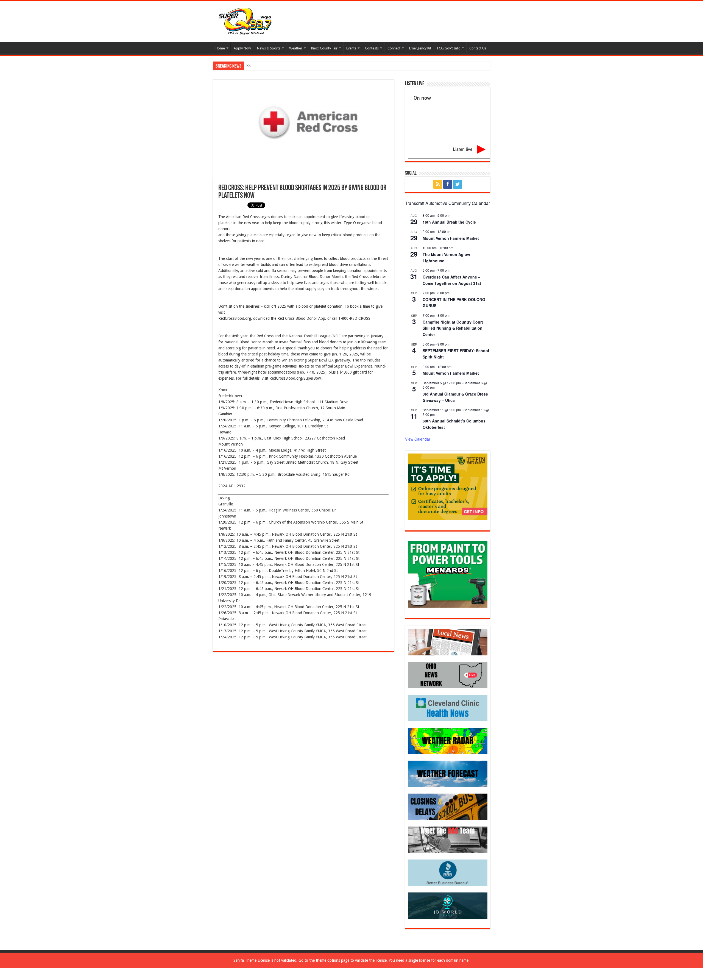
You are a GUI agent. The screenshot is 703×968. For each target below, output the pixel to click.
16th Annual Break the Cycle (449, 222)
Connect (393, 48)
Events (351, 48)
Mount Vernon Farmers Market (451, 238)
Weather (295, 48)
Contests (372, 48)
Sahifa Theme (244, 960)
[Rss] (437, 184)
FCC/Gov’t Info (449, 48)
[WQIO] (244, 20)
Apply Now (242, 48)
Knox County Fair (324, 48)
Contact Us (477, 48)
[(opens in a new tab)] (447, 708)
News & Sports (268, 48)
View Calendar (417, 439)
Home (220, 48)
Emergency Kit (420, 48)
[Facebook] (447, 184)
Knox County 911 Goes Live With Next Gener (280, 66)
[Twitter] (457, 184)
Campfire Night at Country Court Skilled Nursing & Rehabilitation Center (453, 328)
